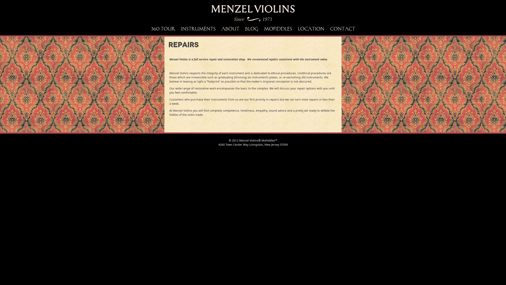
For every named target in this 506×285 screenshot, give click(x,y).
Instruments (198, 28)
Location (311, 28)
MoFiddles (278, 28)
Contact (342, 28)
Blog (251, 28)
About (230, 28)
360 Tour (163, 28)
